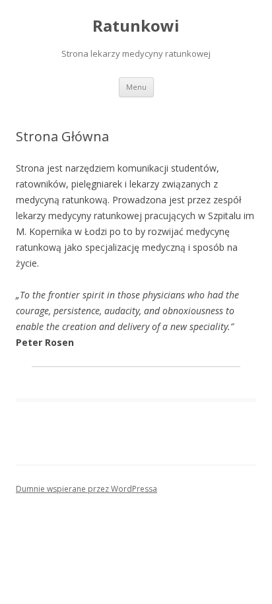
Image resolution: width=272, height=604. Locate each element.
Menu (136, 87)
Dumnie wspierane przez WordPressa (86, 488)
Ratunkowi (136, 26)
